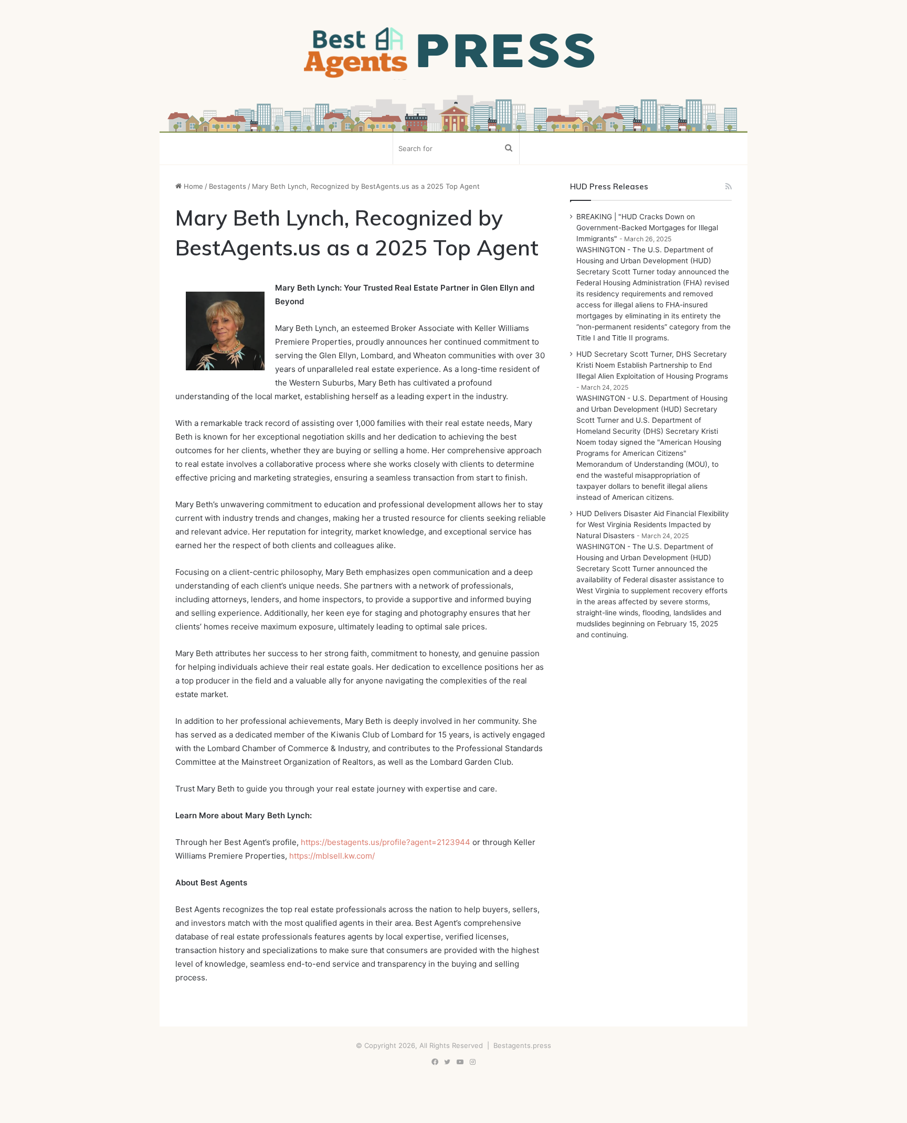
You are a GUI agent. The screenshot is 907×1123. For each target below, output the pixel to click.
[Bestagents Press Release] (453, 53)
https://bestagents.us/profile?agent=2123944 (385, 842)
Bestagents (227, 186)
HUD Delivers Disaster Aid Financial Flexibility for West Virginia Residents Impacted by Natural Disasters (652, 524)
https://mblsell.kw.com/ (332, 856)
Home (192, 186)
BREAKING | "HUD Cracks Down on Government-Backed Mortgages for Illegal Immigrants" (647, 227)
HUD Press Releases (609, 186)
